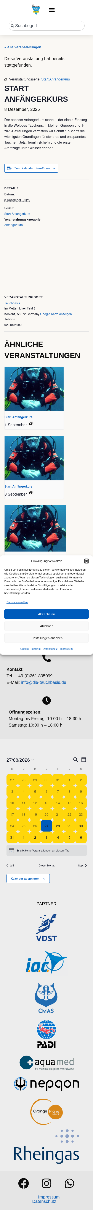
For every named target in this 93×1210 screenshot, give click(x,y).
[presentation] (34, 389)
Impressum (66, 648)
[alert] (46, 850)
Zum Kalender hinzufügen (32, 168)
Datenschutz (50, 648)
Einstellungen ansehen (47, 638)
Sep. (80, 865)
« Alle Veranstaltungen (22, 46)
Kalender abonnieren (25, 878)
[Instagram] (46, 1183)
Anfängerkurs (13, 225)
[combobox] (47, 26)
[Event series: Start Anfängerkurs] (30, 423)
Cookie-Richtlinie (30, 648)
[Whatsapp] (69, 1183)
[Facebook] (23, 1183)
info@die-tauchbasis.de (43, 682)
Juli (12, 865)
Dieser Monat (47, 865)
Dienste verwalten (17, 602)
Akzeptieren (46, 614)
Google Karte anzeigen (56, 314)
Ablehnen (46, 626)
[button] (86, 561)
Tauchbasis (12, 303)
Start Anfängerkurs (17, 213)
